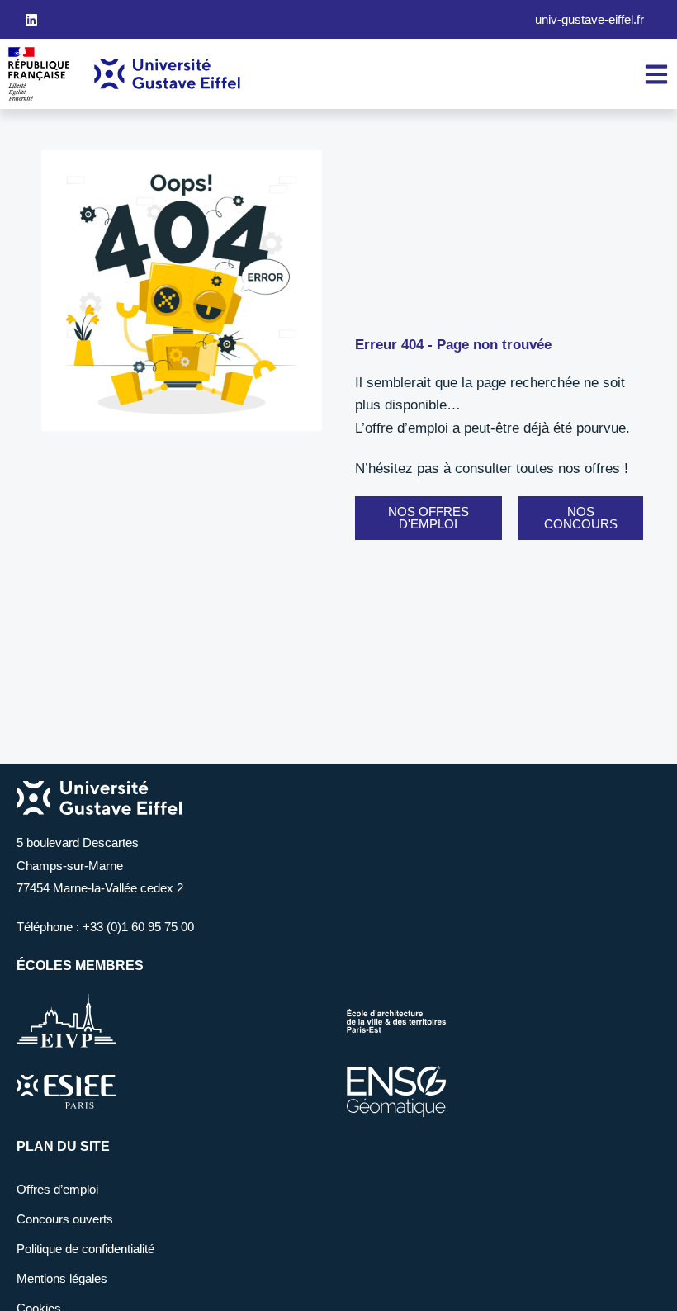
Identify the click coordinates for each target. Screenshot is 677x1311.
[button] (428, 518)
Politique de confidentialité (85, 1249)
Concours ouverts (65, 1219)
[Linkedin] (31, 19)
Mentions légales (62, 1278)
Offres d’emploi (57, 1189)
